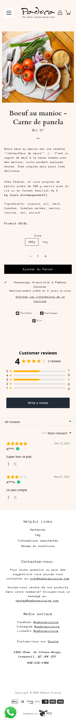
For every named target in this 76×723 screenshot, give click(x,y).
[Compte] (60, 12)
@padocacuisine (46, 622)
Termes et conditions (38, 546)
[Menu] (9, 12)
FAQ (38, 535)
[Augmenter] (45, 255)
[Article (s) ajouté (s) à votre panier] (68, 12)
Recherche (38, 529)
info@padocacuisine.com (49, 578)
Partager (51, 313)
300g (31, 241)
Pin (39, 320)
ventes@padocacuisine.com (37, 600)
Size (38, 235)
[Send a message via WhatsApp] (10, 712)
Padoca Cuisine (50, 692)
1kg (45, 241)
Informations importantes (38, 540)
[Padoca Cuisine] (38, 12)
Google (53, 641)
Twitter (26, 313)
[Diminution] (30, 255)
